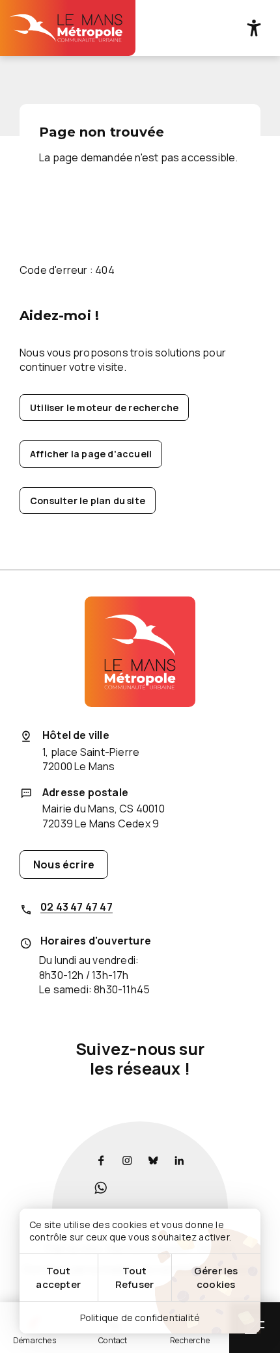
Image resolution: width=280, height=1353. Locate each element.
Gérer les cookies (216, 1277)
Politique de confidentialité (140, 1317)
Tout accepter (58, 1277)
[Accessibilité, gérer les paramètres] (254, 28)
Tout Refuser (134, 1277)
